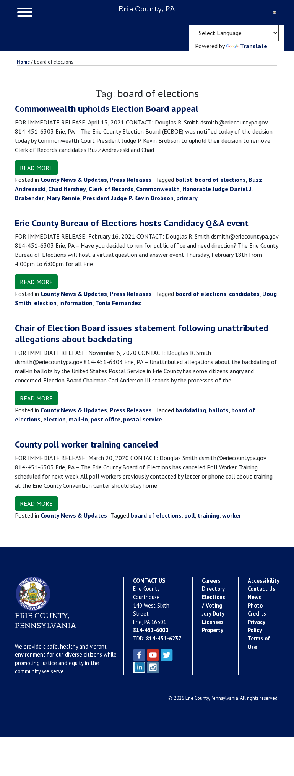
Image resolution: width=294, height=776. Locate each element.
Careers (211, 580)
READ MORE (36, 168)
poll (189, 515)
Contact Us (261, 588)
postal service (142, 419)
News (254, 597)
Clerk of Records (111, 189)
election (45, 303)
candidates (244, 293)
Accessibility (263, 580)
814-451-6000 (150, 630)
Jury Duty (213, 613)
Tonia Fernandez (118, 303)
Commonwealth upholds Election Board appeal (106, 108)
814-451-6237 (163, 638)
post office (105, 419)
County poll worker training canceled (86, 444)
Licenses (213, 622)
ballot (183, 179)
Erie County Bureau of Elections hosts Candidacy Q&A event (132, 223)
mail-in (78, 419)
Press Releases (131, 179)
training (208, 515)
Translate (253, 46)
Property (212, 630)
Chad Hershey (67, 189)
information (76, 303)
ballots (219, 410)
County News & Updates (74, 179)
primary (187, 198)
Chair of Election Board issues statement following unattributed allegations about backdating (141, 333)
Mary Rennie (63, 198)
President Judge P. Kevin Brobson (128, 198)
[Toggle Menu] (24, 12)
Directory (213, 588)
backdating (190, 410)
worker (231, 515)
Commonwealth (158, 189)
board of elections (220, 179)
